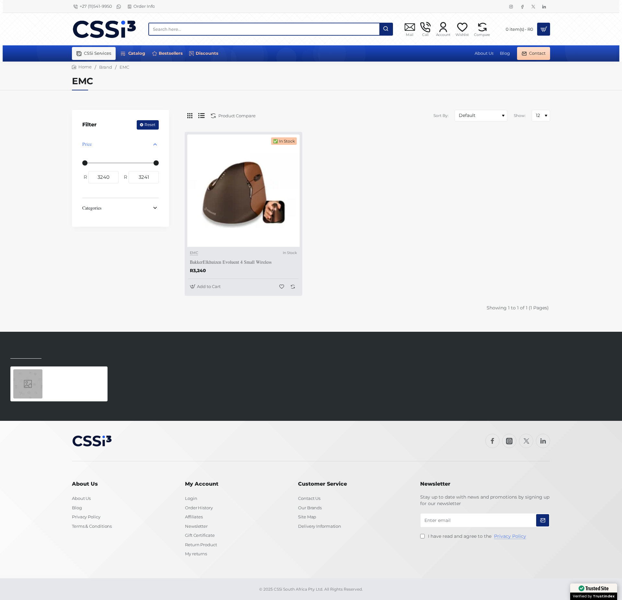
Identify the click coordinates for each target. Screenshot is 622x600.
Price (87, 144)
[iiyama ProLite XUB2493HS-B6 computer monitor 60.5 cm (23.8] (27, 383)
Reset (150, 124)
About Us (85, 484)
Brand (105, 67)
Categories (91, 208)
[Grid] (190, 115)
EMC (194, 253)
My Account (201, 484)
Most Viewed (61, 354)
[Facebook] (492, 441)
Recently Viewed (25, 354)
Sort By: (441, 115)
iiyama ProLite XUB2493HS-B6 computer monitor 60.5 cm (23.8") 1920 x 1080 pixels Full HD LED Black (74, 376)
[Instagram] (509, 441)
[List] (201, 115)
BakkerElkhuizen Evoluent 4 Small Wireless (230, 262)
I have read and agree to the (476, 536)
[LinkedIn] (543, 441)
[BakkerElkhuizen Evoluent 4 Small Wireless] (243, 190)
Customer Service (322, 484)
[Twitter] (526, 441)
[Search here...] (385, 29)
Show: (520, 115)
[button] (206, 286)
